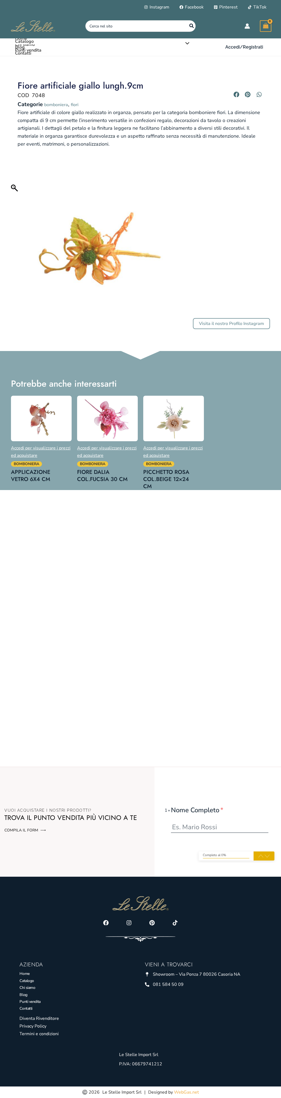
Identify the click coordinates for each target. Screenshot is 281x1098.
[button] (244, 47)
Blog (23, 994)
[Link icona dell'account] (247, 26)
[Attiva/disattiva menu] (186, 43)
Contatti (25, 1008)
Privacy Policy (32, 1026)
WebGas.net (186, 1092)
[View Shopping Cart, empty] (265, 26)
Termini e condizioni (39, 1034)
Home (24, 973)
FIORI (74, 105)
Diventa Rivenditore (39, 1018)
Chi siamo (27, 987)
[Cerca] (191, 26)
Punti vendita (29, 1001)
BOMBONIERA (56, 105)
